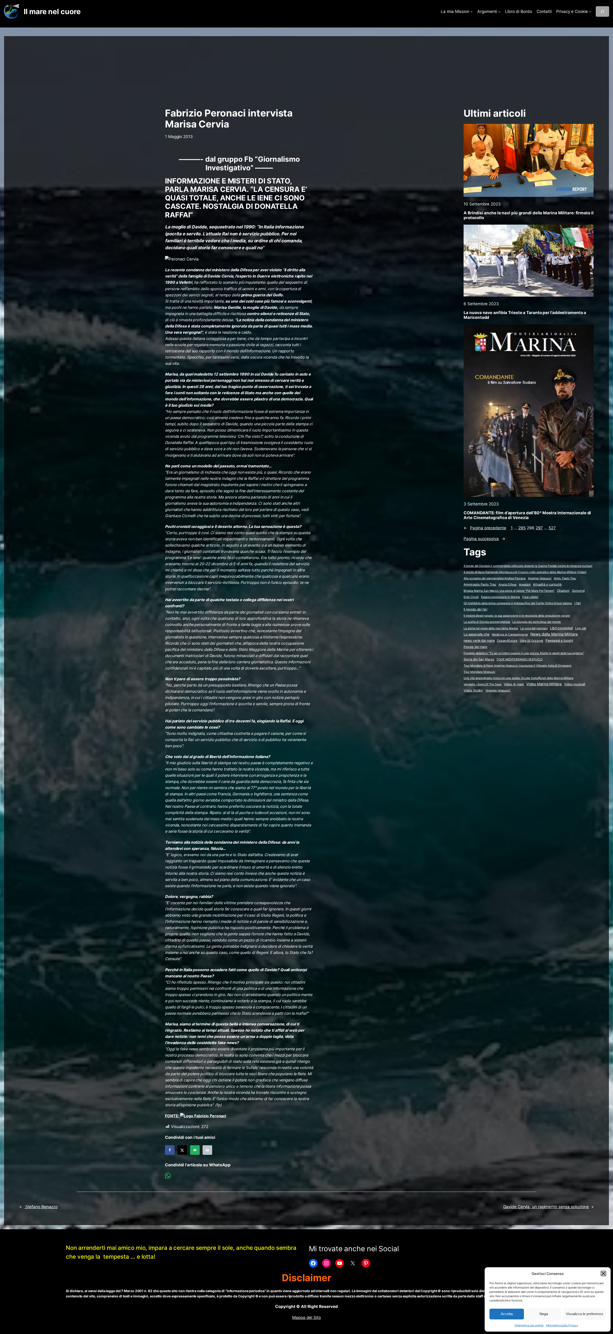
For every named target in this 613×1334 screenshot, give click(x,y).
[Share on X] (182, 1150)
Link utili (580, 628)
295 (522, 528)
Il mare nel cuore (52, 11)
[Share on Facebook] (170, 1150)
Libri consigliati (561, 628)
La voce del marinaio (534, 628)
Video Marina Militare (544, 684)
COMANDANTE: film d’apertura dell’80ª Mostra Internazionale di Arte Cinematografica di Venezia (527, 515)
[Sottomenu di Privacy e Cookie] (590, 11)
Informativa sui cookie (529, 1325)
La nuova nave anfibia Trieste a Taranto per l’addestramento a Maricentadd (525, 315)
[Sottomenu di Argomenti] (499, 11)
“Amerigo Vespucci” (498, 690)
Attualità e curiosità (547, 584)
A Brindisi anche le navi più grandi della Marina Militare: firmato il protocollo (528, 215)
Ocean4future (507, 640)
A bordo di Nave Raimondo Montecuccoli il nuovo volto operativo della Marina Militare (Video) (525, 572)
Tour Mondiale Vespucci (479, 672)
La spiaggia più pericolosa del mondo (536, 622)
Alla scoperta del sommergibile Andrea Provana (495, 578)
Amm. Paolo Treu (565, 578)
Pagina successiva (484, 538)
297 (539, 528)
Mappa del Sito (306, 1317)
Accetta (507, 1314)
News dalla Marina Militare (554, 634)
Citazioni (563, 590)
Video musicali (574, 684)
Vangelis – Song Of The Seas (482, 684)
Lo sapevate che (476, 634)
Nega (543, 1314)
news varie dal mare (479, 640)
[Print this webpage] (207, 1150)
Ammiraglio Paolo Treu (480, 584)
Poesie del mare (475, 647)
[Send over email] (195, 1150)
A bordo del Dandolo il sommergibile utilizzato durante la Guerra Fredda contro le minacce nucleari (528, 566)
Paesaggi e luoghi (559, 640)
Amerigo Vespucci (539, 578)
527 (552, 528)
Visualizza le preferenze (584, 1314)
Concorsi (578, 590)
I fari (577, 603)
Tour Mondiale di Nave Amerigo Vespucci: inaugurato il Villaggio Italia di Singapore (517, 665)
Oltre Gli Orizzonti (531, 640)
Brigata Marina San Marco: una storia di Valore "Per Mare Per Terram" (509, 590)
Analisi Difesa (508, 584)
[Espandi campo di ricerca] (602, 11)
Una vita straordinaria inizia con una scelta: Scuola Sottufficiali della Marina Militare (518, 678)
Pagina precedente (485, 528)
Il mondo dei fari (475, 609)
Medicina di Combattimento (510, 634)
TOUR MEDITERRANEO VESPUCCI (519, 659)
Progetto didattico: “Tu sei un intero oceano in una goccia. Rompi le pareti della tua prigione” (524, 653)
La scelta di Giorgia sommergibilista (487, 622)
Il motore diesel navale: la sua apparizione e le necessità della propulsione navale (517, 615)
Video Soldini (473, 690)
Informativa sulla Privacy (562, 1325)
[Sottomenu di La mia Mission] (471, 11)
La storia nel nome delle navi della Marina (491, 628)
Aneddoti (525, 584)
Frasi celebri (530, 597)
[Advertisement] (306, 69)
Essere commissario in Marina (500, 597)
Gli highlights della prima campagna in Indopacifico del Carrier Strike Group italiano (518, 603)
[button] (603, 1273)
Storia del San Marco (479, 659)
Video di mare (514, 684)
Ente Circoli (471, 597)
